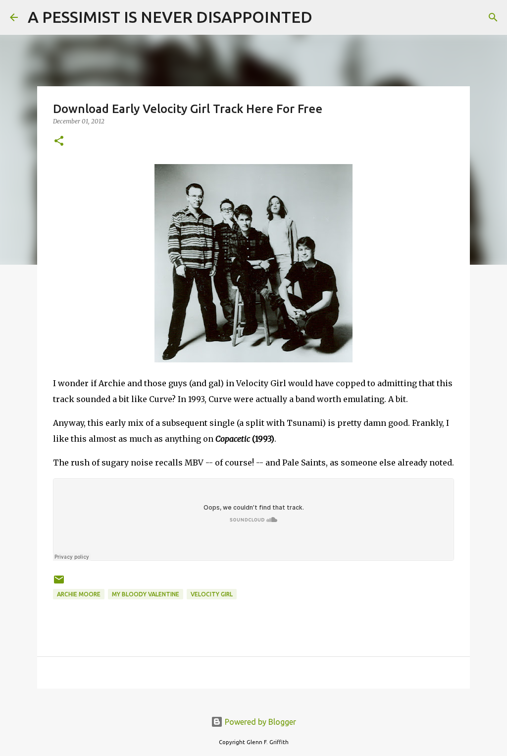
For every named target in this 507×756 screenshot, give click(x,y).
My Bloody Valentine (145, 594)
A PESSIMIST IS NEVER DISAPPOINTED (170, 17)
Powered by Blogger (259, 721)
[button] (59, 141)
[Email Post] (59, 583)
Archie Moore (79, 594)
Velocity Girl (212, 594)
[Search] (326, 17)
